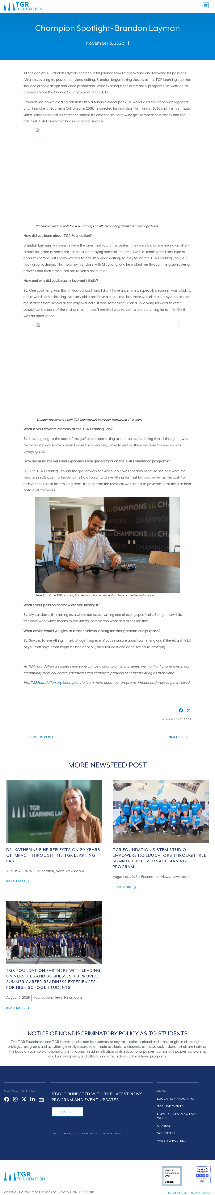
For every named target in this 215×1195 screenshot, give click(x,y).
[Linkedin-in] (32, 1099)
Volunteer (166, 1133)
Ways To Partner (171, 1141)
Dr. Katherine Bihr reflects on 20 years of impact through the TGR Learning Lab (53, 856)
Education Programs (175, 1099)
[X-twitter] (23, 1099)
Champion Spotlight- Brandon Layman (107, 28)
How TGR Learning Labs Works (177, 1116)
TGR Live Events (170, 1106)
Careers (164, 1125)
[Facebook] (6, 1099)
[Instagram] (15, 1099)
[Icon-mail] (41, 1099)
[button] (181, 710)
